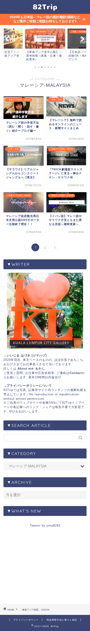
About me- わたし (31, 368)
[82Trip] (45, 10)
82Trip (8, 390)
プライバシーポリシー (26, 620)
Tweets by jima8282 (45, 525)
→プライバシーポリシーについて (27, 385)
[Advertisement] (45, 567)
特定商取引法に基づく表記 (62, 620)
